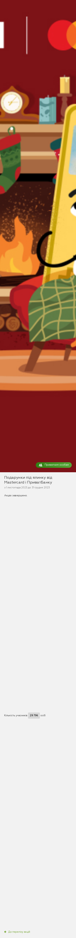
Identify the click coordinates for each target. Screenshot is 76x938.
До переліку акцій (19, 932)
